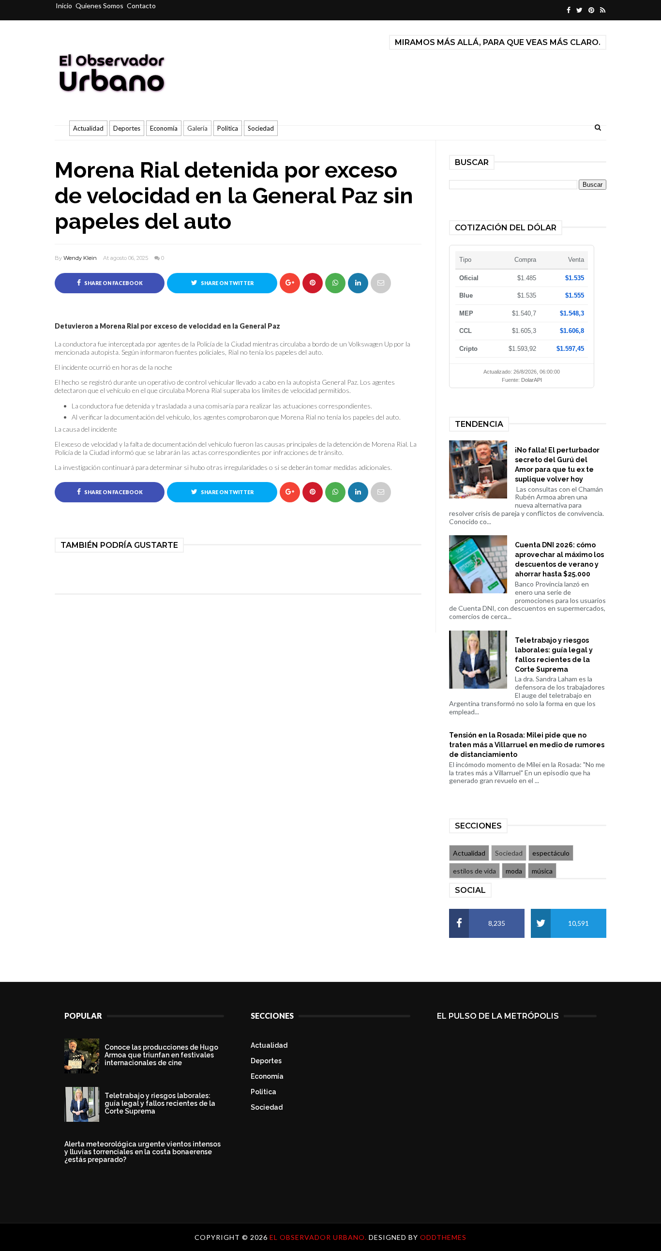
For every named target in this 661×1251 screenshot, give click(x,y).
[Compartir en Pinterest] (381, 283)
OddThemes (443, 1237)
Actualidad (88, 128)
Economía (164, 128)
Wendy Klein (80, 258)
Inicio (64, 5)
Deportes (126, 128)
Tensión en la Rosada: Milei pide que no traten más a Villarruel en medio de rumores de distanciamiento (526, 744)
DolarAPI (531, 380)
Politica (227, 128)
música (542, 871)
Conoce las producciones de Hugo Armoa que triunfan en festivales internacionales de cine (161, 1055)
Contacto (141, 5)
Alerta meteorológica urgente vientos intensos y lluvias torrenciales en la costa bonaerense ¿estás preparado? (142, 1151)
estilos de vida (474, 871)
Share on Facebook (113, 283)
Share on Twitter (227, 283)
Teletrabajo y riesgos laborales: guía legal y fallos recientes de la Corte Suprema (554, 654)
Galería (197, 128)
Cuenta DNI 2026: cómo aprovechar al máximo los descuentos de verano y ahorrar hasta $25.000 (559, 559)
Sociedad (261, 128)
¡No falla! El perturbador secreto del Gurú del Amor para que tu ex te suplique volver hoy (557, 464)
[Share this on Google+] (290, 283)
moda (514, 871)
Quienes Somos (99, 5)
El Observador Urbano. (319, 1237)
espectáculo (551, 853)
